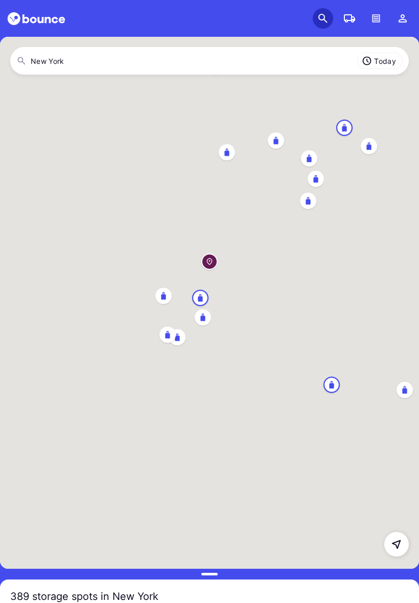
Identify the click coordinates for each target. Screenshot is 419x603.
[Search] (323, 18)
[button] (209, 252)
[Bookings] (376, 18)
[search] (36, 18)
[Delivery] (349, 18)
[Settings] (402, 18)
